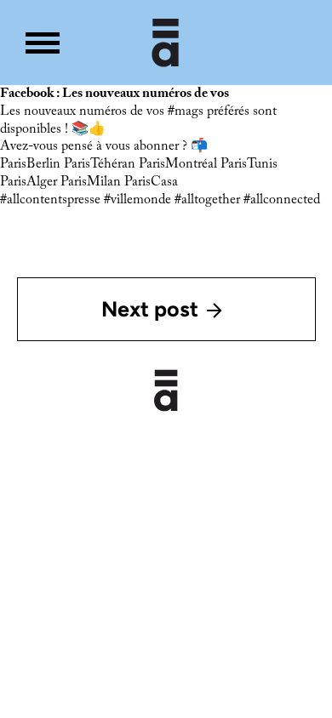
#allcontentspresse (50, 200)
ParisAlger (28, 182)
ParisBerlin (30, 164)
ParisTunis (249, 164)
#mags (185, 111)
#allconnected (281, 200)
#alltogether (207, 200)
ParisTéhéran (99, 164)
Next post (149, 309)
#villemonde (137, 200)
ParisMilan (90, 182)
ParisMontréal (178, 164)
